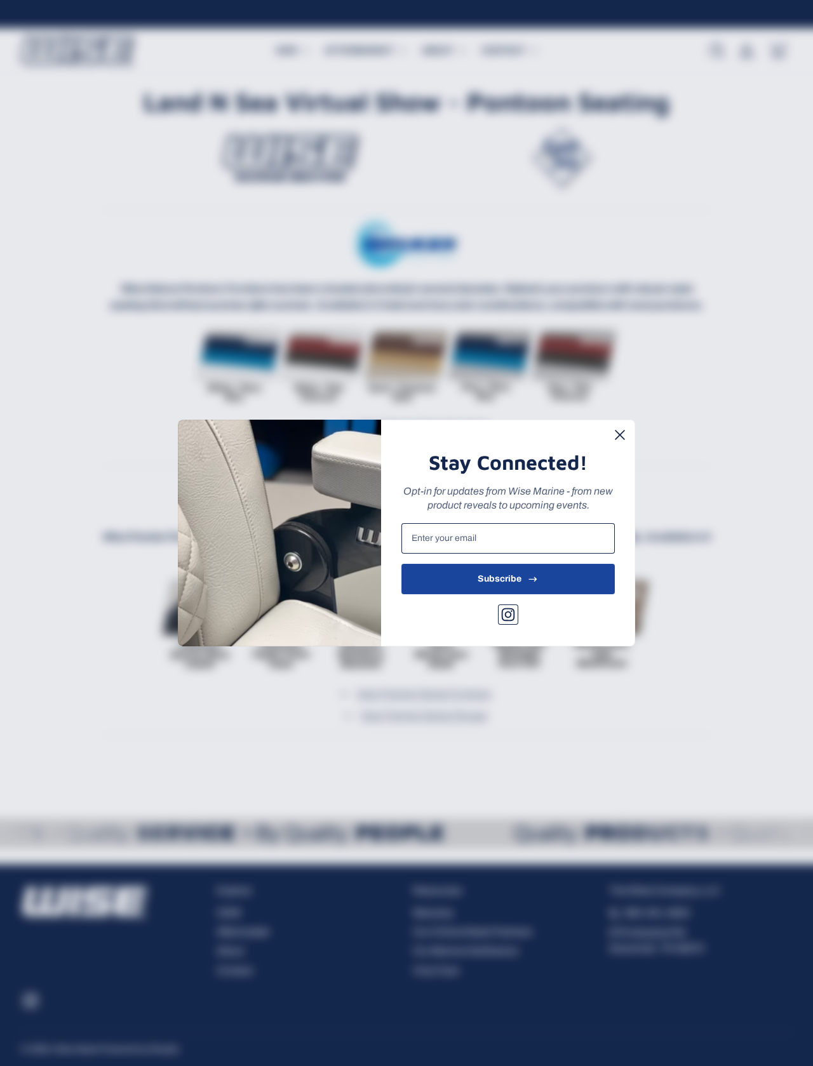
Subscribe (499, 578)
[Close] (620, 435)
